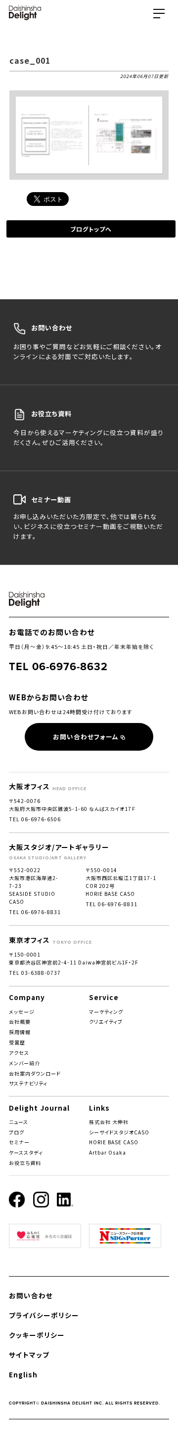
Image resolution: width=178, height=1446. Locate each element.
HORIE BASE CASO (113, 1142)
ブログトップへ (91, 229)
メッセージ (22, 1011)
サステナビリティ (28, 1083)
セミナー (19, 1142)
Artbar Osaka (107, 1152)
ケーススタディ (26, 1152)
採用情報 (20, 1032)
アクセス (19, 1052)
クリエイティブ (106, 1021)
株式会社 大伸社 (109, 1121)
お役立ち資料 (25, 1162)
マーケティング (106, 1011)
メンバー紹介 (24, 1063)
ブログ (16, 1132)
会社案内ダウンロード (35, 1073)
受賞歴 (17, 1042)
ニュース (18, 1121)
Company (27, 997)
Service (104, 997)
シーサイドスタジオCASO (119, 1132)
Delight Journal (39, 1108)
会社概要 (20, 1021)
